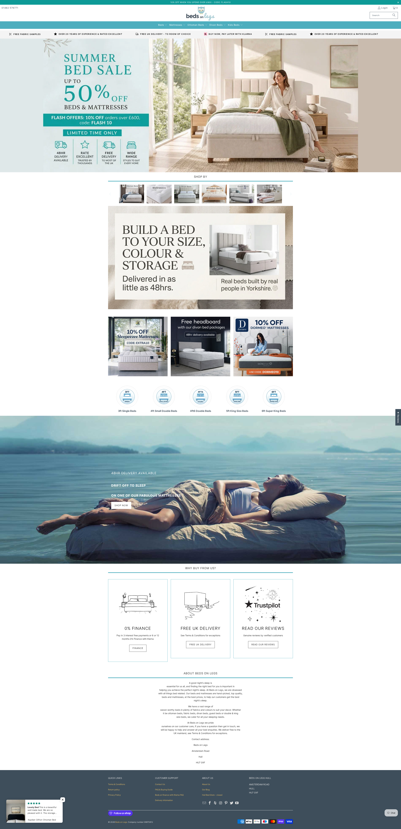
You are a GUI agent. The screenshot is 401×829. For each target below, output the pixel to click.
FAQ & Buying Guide (164, 789)
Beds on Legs (121, 822)
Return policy (114, 789)
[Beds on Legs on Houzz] (215, 803)
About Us (206, 784)
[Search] (394, 15)
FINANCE (138, 648)
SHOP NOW (121, 505)
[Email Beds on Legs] (204, 803)
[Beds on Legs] (200, 13)
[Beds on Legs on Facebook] (210, 803)
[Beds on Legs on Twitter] (231, 803)
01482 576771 (10, 7)
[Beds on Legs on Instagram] (220, 803)
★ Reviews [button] (398, 417)
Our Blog (206, 789)
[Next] (290, 194)
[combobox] (384, 15)
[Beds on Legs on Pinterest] (226, 803)
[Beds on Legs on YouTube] (237, 803)
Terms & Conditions (116, 784)
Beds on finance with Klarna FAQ (169, 795)
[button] (162, 24)
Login (384, 7)
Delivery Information (164, 800)
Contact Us (160, 784)
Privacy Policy (114, 795)
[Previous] (110, 194)
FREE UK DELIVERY (200, 644)
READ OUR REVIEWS (263, 644)
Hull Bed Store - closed (212, 795)
